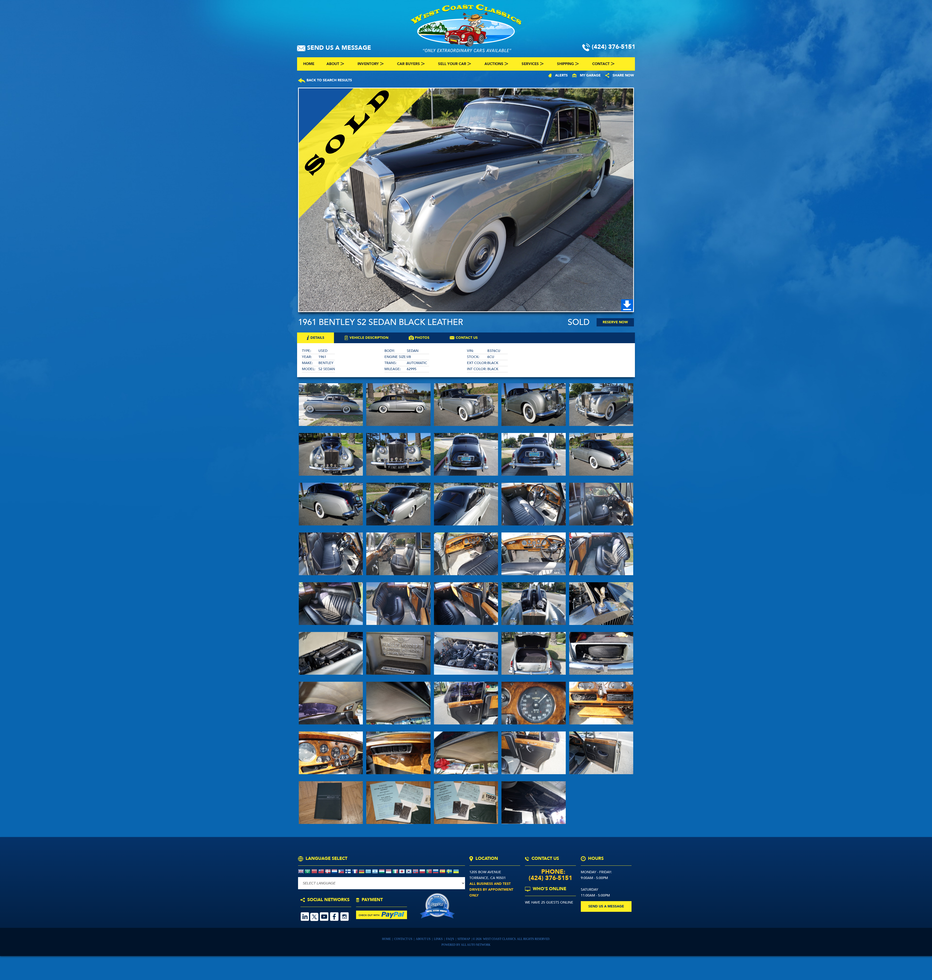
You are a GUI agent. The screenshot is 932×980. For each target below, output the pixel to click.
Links (438, 939)
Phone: (550, 871)
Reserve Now (615, 322)
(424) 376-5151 (550, 878)
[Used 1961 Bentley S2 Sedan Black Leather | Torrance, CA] (466, 199)
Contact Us (403, 939)
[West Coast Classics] (466, 28)
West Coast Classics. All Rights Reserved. (516, 939)
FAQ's (450, 939)
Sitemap (464, 939)
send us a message (606, 906)
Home (386, 939)
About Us (423, 939)
